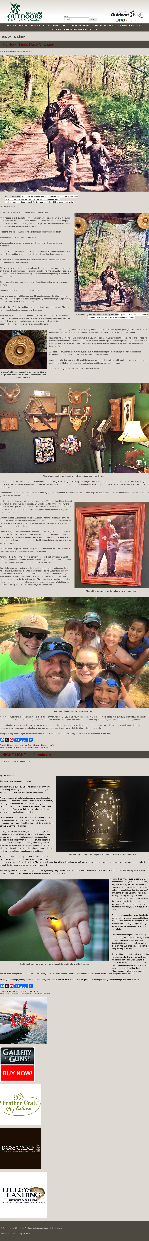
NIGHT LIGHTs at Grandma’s (26, 755)
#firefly (8, 993)
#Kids (25, 747)
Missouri (44, 745)
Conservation (50, 25)
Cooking (56, 29)
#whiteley (47, 993)
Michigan (36, 745)
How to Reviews (80, 25)
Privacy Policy (132, 21)
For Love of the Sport (130, 25)
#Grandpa (17, 747)
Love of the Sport (26, 745)
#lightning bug (37, 993)
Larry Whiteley (26, 51)
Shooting (35, 25)
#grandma (9, 747)
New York (52, 745)
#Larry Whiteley (33, 747)
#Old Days (44, 747)
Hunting (11, 25)
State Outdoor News (103, 25)
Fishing (23, 25)
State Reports (33, 991)
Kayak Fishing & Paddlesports (80, 29)
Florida (9, 745)
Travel (65, 25)
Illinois (16, 745)
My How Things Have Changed (28, 44)
